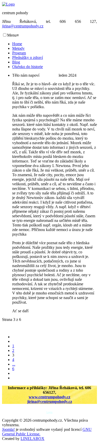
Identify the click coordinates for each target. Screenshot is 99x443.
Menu (13, 35)
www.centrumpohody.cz (49, 397)
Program (19, 53)
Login (49, 412)
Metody (18, 48)
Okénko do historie (27, 66)
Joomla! (8, 429)
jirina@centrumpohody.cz (22, 26)
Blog (16, 62)
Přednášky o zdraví (27, 57)
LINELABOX (32, 438)
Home (17, 44)
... (13, 364)
